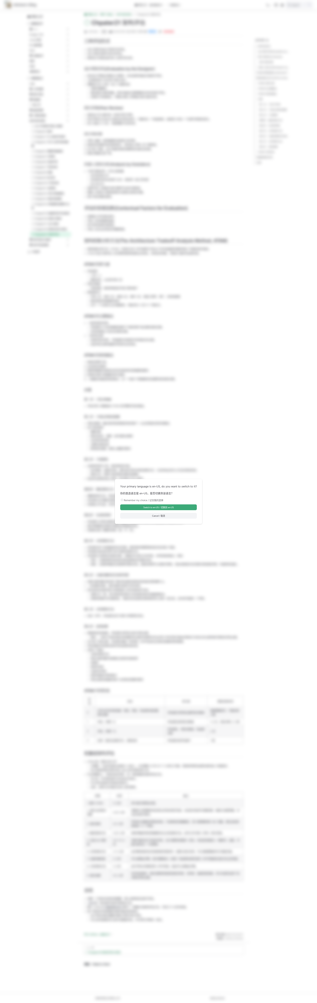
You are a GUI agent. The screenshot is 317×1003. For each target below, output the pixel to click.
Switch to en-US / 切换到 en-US (158, 507)
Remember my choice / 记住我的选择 (143, 500)
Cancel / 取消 (158, 516)
